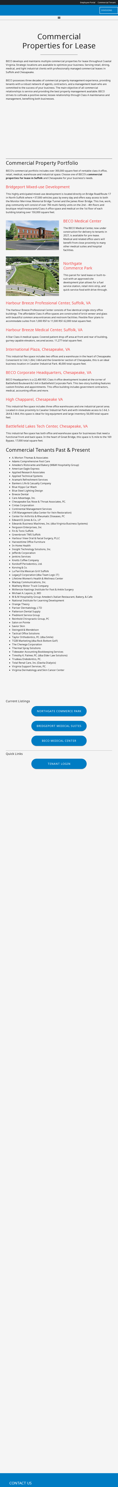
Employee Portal (87, 2)
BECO (59, 10)
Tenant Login (59, 764)
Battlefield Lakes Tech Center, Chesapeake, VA (47, 426)
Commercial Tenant (107, 2)
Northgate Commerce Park (77, 265)
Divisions (106, 10)
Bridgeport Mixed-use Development (38, 186)
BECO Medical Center (82, 221)
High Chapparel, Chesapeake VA (34, 399)
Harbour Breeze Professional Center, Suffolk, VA (48, 302)
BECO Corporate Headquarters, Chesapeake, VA (48, 372)
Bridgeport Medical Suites (59, 726)
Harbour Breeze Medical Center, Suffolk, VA (44, 329)
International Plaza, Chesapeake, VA (38, 349)
